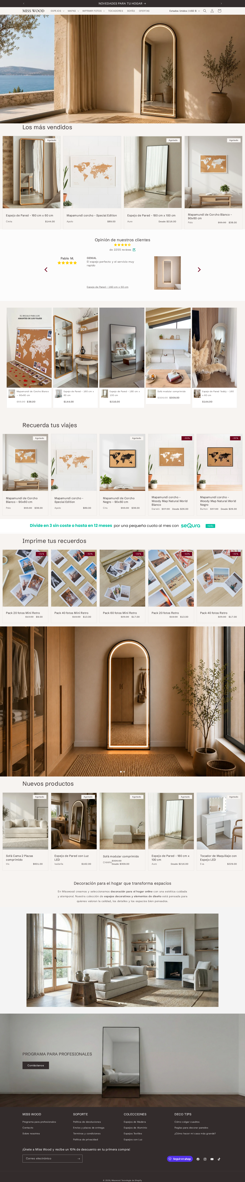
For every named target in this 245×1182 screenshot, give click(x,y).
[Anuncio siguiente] (221, 3)
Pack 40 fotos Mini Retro (71, 613)
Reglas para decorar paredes (191, 1127)
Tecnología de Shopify (131, 1180)
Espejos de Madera (135, 1121)
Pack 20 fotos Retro (165, 613)
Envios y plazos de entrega (88, 1127)
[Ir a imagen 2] (124, 771)
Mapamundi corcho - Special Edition (92, 215)
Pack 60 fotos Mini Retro (120, 613)
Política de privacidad (85, 1139)
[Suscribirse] (78, 1159)
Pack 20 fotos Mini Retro (23, 613)
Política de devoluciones (87, 1121)
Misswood (116, 1180)
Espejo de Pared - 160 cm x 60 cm (29, 215)
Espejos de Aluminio (135, 1127)
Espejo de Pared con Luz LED (71, 857)
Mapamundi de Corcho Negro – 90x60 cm (118, 500)
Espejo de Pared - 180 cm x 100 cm (151, 215)
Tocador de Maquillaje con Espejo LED (218, 857)
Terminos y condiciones (86, 1133)
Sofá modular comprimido (121, 856)
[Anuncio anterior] (23, 3)
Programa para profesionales (39, 1121)
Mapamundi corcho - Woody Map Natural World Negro (218, 501)
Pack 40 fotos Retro (213, 613)
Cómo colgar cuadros (187, 1121)
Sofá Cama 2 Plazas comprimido (19, 857)
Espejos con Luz (133, 1139)
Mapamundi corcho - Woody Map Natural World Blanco (170, 501)
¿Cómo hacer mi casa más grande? (195, 1133)
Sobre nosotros (31, 1133)
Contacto (27, 1127)
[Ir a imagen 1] (121, 771)
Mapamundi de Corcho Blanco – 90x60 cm (210, 216)
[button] (57, 10)
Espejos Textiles (133, 1133)
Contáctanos (36, 1065)
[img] (122, 244)
